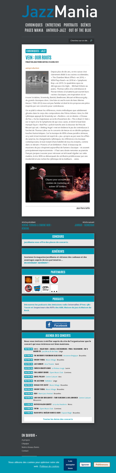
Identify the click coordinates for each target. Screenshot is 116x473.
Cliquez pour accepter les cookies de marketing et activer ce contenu (57, 183)
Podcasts (58, 299)
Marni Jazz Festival (46, 394)
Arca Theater (49, 364)
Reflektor (48, 381)
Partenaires (58, 272)
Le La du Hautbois (60, 404)
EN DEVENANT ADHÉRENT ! (36, 263)
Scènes (86, 25)
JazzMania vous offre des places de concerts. (46, 242)
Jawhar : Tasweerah (84, 225)
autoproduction (32, 68)
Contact (25, 451)
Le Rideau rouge (58, 368)
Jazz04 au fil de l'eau (50, 351)
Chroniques (34, 25)
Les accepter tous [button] (70, 464)
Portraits (71, 25)
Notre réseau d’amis (30, 447)
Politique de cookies (49, 466)
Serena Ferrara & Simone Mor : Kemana (37, 226)
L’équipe (25, 443)
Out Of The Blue (80, 30)
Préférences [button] (102, 464)
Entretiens (53, 25)
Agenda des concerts (58, 335)
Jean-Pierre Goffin (40, 62)
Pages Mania (34, 30)
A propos (26, 440)
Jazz (43, 51)
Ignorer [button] (85, 464)
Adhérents (58, 251)
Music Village (51, 360)
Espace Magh (67, 413)
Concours (58, 236)
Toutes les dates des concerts (58, 419)
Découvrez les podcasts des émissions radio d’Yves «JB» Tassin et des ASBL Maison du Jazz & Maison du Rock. (57, 308)
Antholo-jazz (56, 30)
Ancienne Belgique (70, 356)
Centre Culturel (51, 377)
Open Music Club (56, 373)
